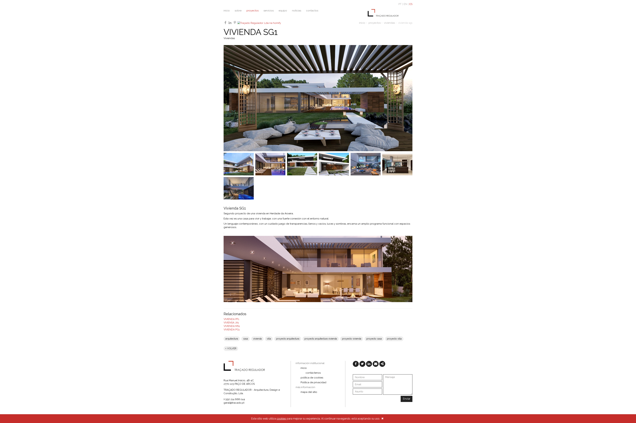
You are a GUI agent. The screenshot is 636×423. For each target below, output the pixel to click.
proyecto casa (374, 338)
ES (410, 4)
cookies (281, 418)
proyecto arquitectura (287, 338)
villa (269, 338)
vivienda (257, 338)
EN (405, 4)
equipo (283, 10)
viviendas (389, 22)
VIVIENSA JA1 (231, 322)
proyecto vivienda (351, 338)
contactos (312, 10)
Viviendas (229, 38)
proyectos (252, 10)
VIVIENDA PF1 (231, 319)
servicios (269, 10)
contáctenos (313, 372)
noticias (296, 10)
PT (399, 4)
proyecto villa (394, 338)
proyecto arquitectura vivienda (320, 338)
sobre (238, 10)
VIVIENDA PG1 (232, 329)
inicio (362, 22)
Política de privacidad (313, 382)
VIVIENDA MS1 (232, 326)
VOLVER (231, 348)
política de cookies (312, 377)
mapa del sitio (309, 392)
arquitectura (231, 338)
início (227, 10)
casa (245, 338)
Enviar (406, 398)
